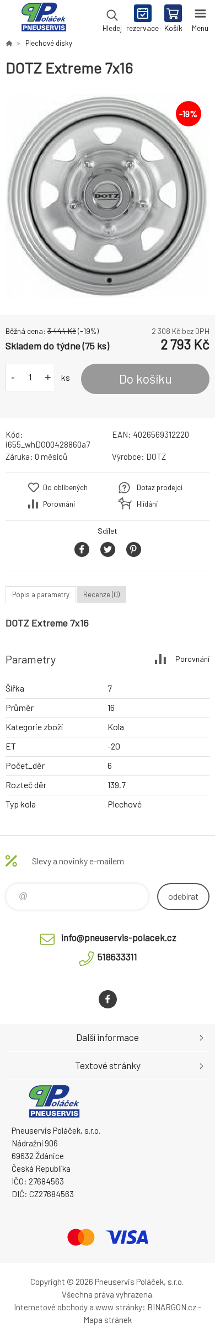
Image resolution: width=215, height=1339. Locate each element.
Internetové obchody (51, 1307)
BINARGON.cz (171, 1307)
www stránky (118, 1307)
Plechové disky (48, 43)
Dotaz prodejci (159, 487)
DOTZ (156, 456)
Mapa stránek (107, 1320)
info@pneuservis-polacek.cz (118, 937)
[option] (107, 196)
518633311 (117, 956)
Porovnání (59, 504)
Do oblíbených (65, 487)
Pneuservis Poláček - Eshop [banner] (43, 19)
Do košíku (145, 378)
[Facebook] (108, 999)
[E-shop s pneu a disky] (9, 43)
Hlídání (147, 504)
